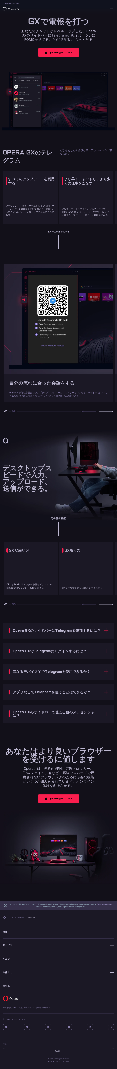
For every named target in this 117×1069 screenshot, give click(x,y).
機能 (5, 931)
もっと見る (84, 40)
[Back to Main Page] (11, 9)
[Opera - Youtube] (69, 1027)
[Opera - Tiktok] (27, 1027)
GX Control (19, 550)
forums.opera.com (105, 904)
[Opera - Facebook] (6, 1027)
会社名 (6, 985)
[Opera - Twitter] (48, 1027)
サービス (7, 945)
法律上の (7, 972)
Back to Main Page (12, 3)
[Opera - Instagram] (111, 1027)
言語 (111, 9)
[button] (58, 52)
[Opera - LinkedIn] (90, 1027)
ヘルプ (6, 958)
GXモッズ (72, 550)
